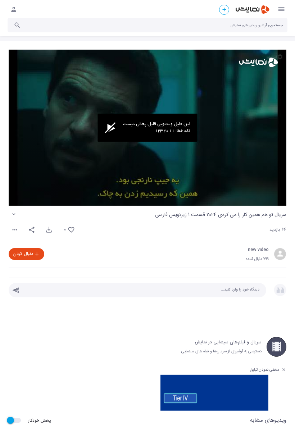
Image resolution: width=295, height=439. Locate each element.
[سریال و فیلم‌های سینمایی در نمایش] (276, 347)
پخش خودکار (39, 420)
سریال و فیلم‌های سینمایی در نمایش (228, 342)
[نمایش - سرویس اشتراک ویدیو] (252, 9)
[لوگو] (258, 62)
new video (258, 249)
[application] (147, 128)
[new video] (280, 254)
